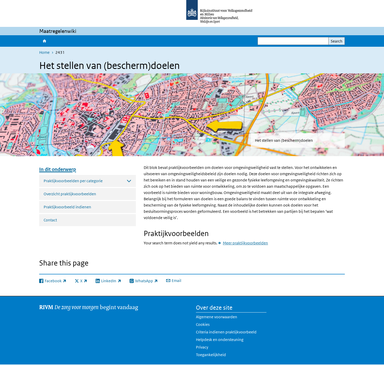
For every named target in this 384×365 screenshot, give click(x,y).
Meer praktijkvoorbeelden (245, 242)
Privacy (202, 347)
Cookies (203, 324)
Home (44, 41)
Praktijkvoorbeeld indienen (67, 206)
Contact (50, 219)
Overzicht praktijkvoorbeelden (70, 193)
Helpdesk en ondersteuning (219, 339)
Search (336, 41)
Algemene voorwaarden (216, 316)
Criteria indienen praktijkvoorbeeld (226, 331)
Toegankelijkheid (211, 354)
